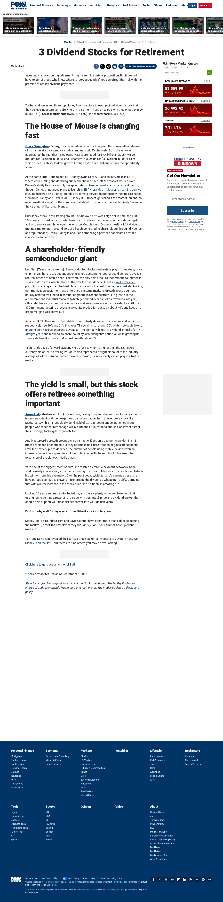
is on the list (42, 543)
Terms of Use (194, 222)
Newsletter (197, 879)
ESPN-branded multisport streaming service (112, 189)
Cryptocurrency (88, 764)
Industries (86, 783)
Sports (50, 806)
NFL (47, 812)
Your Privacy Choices (77, 878)
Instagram (166, 879)
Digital (14, 812)
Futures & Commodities (93, 768)
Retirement (17, 783)
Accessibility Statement (162, 843)
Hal (36, 414)
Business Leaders (90, 779)
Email (121, 66)
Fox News (155, 847)
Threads (108, 66)
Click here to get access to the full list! (50, 564)
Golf (48, 835)
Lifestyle (111, 5)
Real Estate (130, 5)
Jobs (152, 816)
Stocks (84, 756)
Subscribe (187, 210)
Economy (62, 5)
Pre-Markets (87, 791)
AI (12, 835)
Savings (15, 772)
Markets (79, 5)
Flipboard (178, 879)
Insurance (16, 776)
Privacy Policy (178, 222)
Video (158, 5)
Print (114, 66)
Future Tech (17, 831)
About (154, 806)
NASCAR (50, 824)
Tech (146, 5)
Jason (29, 414)
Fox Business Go (158, 855)
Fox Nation (155, 851)
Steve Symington (37, 146)
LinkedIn (184, 879)
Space (14, 839)
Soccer (49, 831)
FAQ (152, 828)
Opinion (86, 806)
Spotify (203, 879)
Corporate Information (161, 835)
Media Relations (158, 831)
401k (13, 779)
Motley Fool (17, 66)
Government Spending (57, 756)
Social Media (17, 816)
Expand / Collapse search (184, 5)
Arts (152, 779)
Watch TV (205, 5)
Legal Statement (48, 885)
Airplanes (155, 772)
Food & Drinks (157, 776)
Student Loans (18, 760)
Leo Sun (30, 269)
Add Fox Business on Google (142, 66)
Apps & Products (158, 859)
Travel (153, 764)
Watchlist (96, 5)
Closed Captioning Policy (162, 839)
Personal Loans (19, 768)
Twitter (102, 66)
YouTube (172, 879)
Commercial (191, 760)
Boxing (49, 828)
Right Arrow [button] (217, 26)
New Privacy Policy (50, 878)
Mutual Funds (88, 795)
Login (192, 5)
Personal (189, 756)
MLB (48, 820)
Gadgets (15, 820)
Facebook (96, 66)
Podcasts (172, 5)
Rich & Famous (157, 760)
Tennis (49, 839)
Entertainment (157, 756)
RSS (190, 879)
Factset (108, 882)
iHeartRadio (209, 879)
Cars (152, 768)
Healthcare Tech (19, 828)
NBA (48, 816)
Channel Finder (158, 812)
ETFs (83, 776)
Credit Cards (17, 764)
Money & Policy (53, 760)
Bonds (84, 772)
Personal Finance (40, 5)
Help (93, 878)
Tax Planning (17, 787)
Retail (84, 787)
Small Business (53, 764)
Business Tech (18, 824)
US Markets (87, 760)
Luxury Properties (194, 764)
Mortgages (16, 756)
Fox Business (19, 5)
